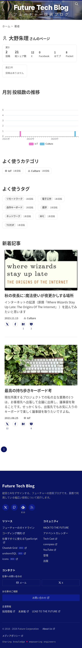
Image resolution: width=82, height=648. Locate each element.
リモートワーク (14, 198)
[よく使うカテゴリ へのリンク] (41, 161)
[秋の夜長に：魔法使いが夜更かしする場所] (41, 270)
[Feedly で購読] (23, 507)
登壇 (45, 555)
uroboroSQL (14, 553)
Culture (35, 171)
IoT (10, 171)
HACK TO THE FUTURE (56, 527)
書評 (44, 207)
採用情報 (8, 611)
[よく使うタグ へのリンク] (32, 188)
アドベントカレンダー (55, 533)
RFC (42, 216)
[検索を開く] (77, 4)
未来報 (23, 611)
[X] (5, 507)
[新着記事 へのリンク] (23, 243)
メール (23, 582)
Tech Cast (50, 538)
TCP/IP (10, 224)
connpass (50, 544)
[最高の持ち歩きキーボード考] (41, 365)
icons (10, 559)
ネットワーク (13, 216)
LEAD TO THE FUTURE (46, 611)
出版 (45, 561)
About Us (49, 628)
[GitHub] (14, 507)
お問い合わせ (44, 598)
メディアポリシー (12, 635)
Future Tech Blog (41, 7)
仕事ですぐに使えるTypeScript (20, 538)
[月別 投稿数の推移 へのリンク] (42, 92)
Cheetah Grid (14, 548)
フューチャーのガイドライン (18, 527)
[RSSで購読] (32, 507)
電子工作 (46, 198)
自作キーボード (14, 207)
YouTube (49, 549)
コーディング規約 (13, 533)
